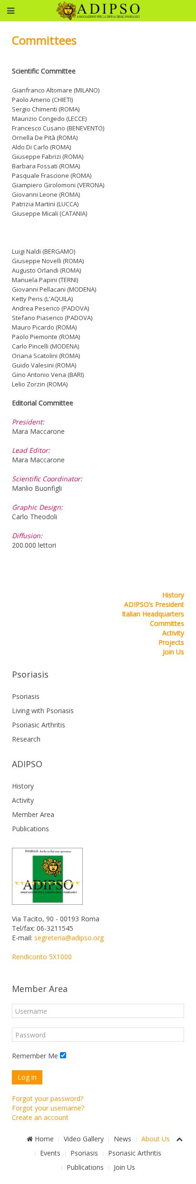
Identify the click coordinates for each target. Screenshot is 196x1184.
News (122, 1138)
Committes (167, 623)
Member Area (33, 814)
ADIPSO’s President (154, 604)
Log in (27, 1077)
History (173, 594)
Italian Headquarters (153, 613)
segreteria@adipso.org (69, 937)
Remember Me (35, 1055)
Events (50, 1152)
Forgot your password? (47, 1098)
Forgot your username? (48, 1107)
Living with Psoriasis (43, 710)
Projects (171, 642)
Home (43, 1138)
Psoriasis (25, 696)
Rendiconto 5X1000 (42, 956)
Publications (30, 828)
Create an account (40, 1117)
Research (26, 738)
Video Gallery (84, 1138)
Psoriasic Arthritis (38, 724)
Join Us (173, 651)
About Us (155, 1138)
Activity (173, 632)
